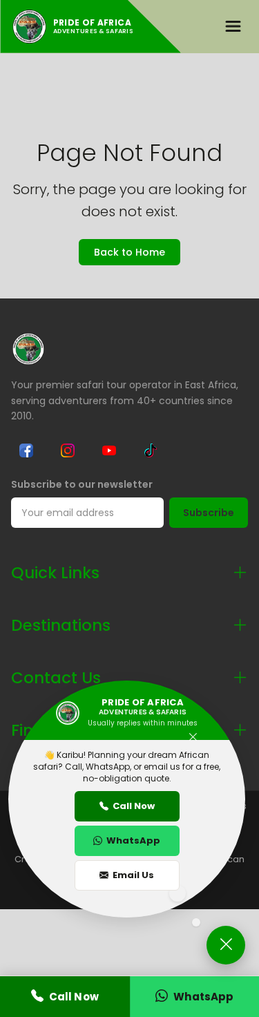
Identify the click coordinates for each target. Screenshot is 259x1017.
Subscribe (208, 513)
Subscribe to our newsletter (82, 484)
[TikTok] (150, 450)
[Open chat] (226, 945)
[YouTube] (109, 450)
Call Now (134, 805)
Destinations (61, 625)
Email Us (133, 875)
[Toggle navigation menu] (233, 26)
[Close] (192, 738)
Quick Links (55, 573)
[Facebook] (26, 450)
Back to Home (129, 252)
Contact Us (56, 678)
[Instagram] (67, 450)
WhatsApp (133, 840)
